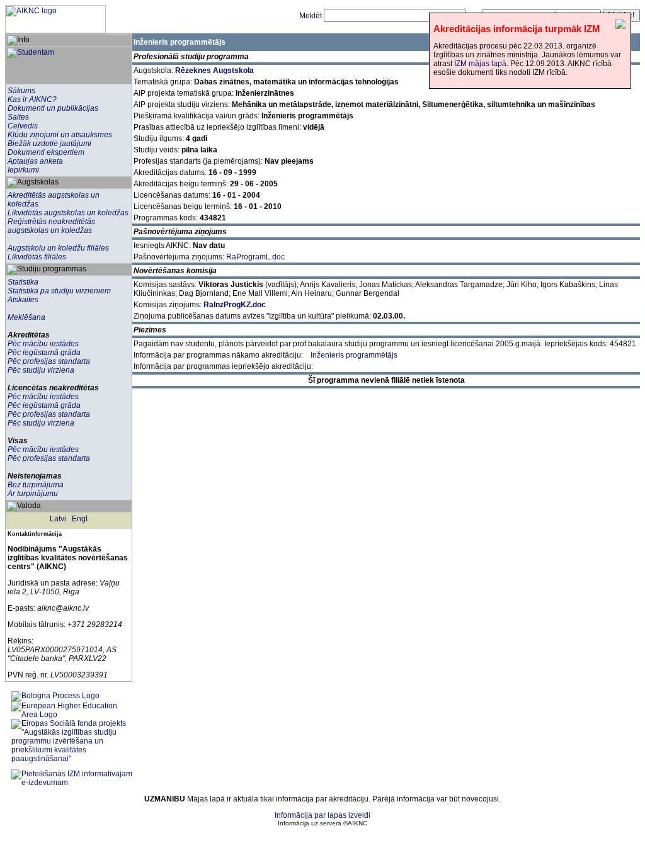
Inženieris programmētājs (354, 355)
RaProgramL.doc (255, 256)
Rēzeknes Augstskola (214, 70)
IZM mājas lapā (480, 63)
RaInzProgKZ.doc (234, 304)
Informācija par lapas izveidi (322, 815)
